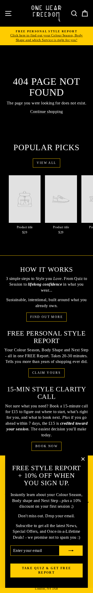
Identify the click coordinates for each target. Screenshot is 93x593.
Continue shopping (46, 111)
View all (46, 163)
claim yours (46, 373)
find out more (46, 317)
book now (46, 446)
